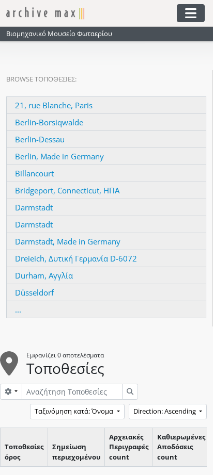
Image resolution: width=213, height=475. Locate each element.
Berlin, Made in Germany (59, 156)
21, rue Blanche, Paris (54, 105)
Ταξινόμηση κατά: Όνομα (75, 411)
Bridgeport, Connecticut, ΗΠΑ (67, 190)
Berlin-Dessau (40, 139)
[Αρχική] (90, 13)
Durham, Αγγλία (44, 275)
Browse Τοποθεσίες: (41, 79)
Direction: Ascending (165, 411)
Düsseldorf (34, 292)
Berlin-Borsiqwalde (49, 122)
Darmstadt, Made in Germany (67, 241)
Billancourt (34, 173)
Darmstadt (34, 207)
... (18, 309)
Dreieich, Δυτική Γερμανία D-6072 (76, 258)
